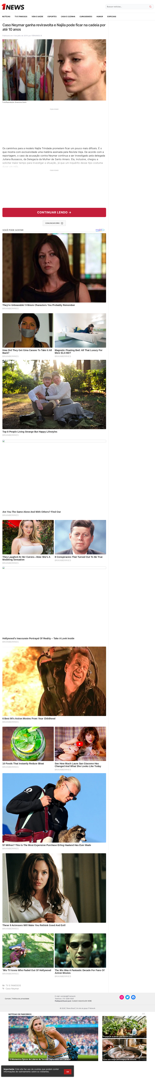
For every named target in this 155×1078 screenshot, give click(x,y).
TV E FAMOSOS (21, 16)
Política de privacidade (20, 999)
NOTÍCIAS (6, 16)
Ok (67, 1072)
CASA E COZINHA (68, 16)
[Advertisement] (54, 127)
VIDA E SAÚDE (37, 16)
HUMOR (100, 16)
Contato (8, 999)
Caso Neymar (12, 988)
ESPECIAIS (111, 16)
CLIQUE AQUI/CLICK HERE (82, 1001)
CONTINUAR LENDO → (54, 212)
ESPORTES (52, 16)
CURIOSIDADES (86, 16)
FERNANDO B (36, 36)
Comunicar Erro (52, 223)
